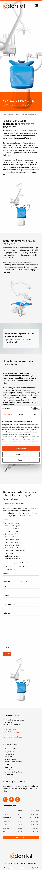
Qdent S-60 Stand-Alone (13, 548)
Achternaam (25, 581)
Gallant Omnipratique (12, 559)
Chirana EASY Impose (12, 531)
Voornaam (6, 581)
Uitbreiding (23, 566)
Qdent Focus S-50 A (12, 539)
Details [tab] (21, 414)
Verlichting (9, 775)
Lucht (7, 764)
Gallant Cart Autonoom (13, 556)
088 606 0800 (11, 730)
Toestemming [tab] (7, 414)
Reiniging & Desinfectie (13, 772)
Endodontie (9, 769)
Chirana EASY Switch (12, 528)
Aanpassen (20, 454)
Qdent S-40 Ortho (11, 553)
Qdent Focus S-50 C (12, 545)
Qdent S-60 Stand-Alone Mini (15, 550)
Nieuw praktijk (10, 569)
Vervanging (9, 566)
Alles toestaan (21, 448)
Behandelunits (14, 115)
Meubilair (8, 757)
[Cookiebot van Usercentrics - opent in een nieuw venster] (31, 408)
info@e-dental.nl (13, 732)
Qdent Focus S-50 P (12, 542)
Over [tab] (34, 414)
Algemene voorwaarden (29, 863)
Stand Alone (9, 754)
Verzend (7, 653)
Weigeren (21, 460)
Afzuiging (8, 767)
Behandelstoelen (11, 759)
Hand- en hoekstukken (13, 762)
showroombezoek (16, 737)
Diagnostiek (9, 751)
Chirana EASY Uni (11, 534)
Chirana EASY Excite (12, 523)
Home (5, 115)
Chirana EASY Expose (12, 526)
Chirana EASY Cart (11, 537)
